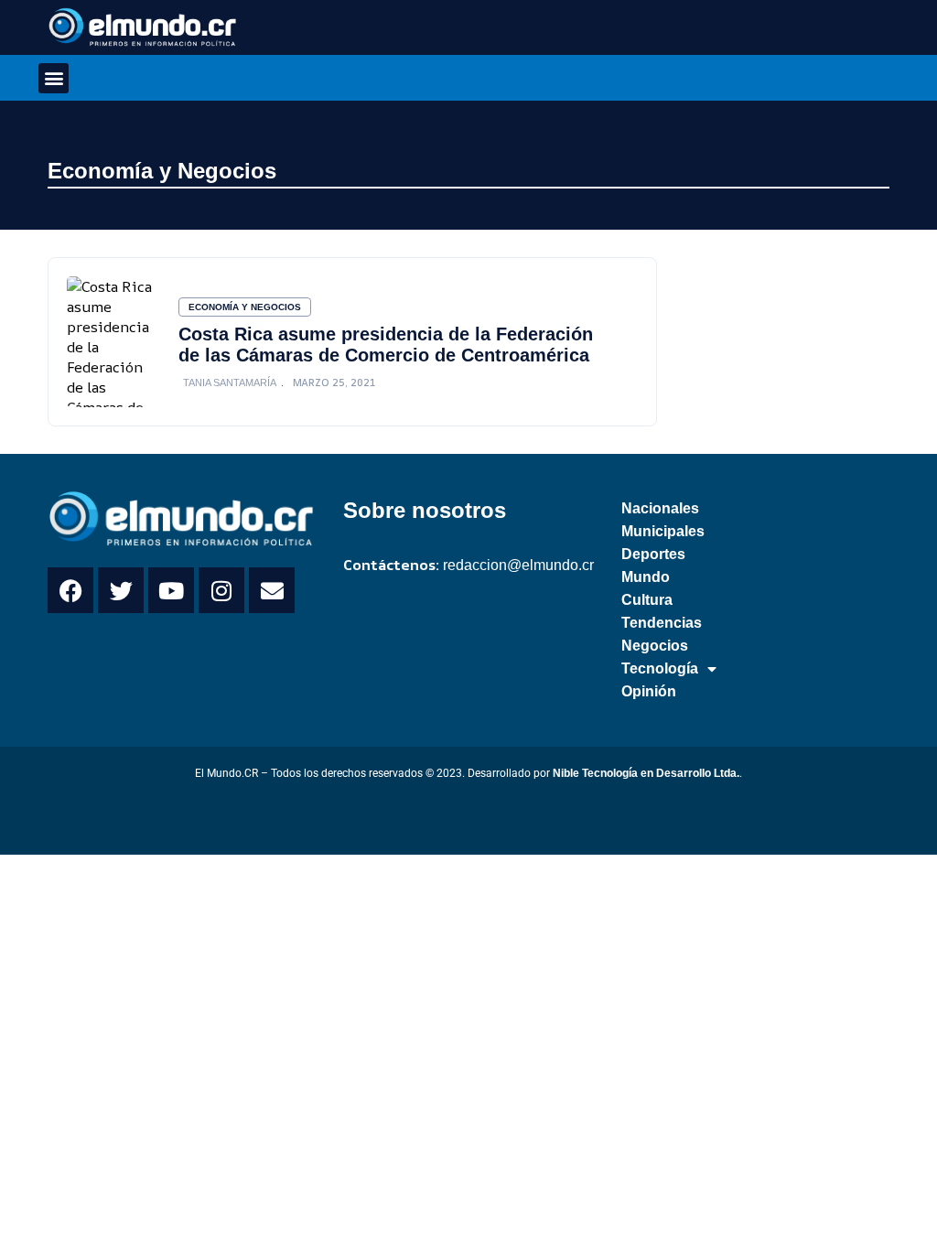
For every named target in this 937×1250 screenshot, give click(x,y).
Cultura (647, 600)
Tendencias (661, 622)
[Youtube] (171, 590)
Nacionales (660, 508)
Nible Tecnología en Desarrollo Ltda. (646, 773)
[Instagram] (221, 590)
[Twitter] (121, 590)
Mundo (645, 577)
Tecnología (659, 668)
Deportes (653, 554)
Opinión (648, 691)
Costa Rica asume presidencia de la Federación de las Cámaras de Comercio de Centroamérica (385, 344)
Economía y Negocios (162, 170)
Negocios (654, 645)
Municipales (663, 531)
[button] (53, 78)
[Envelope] (272, 590)
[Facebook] (70, 590)
